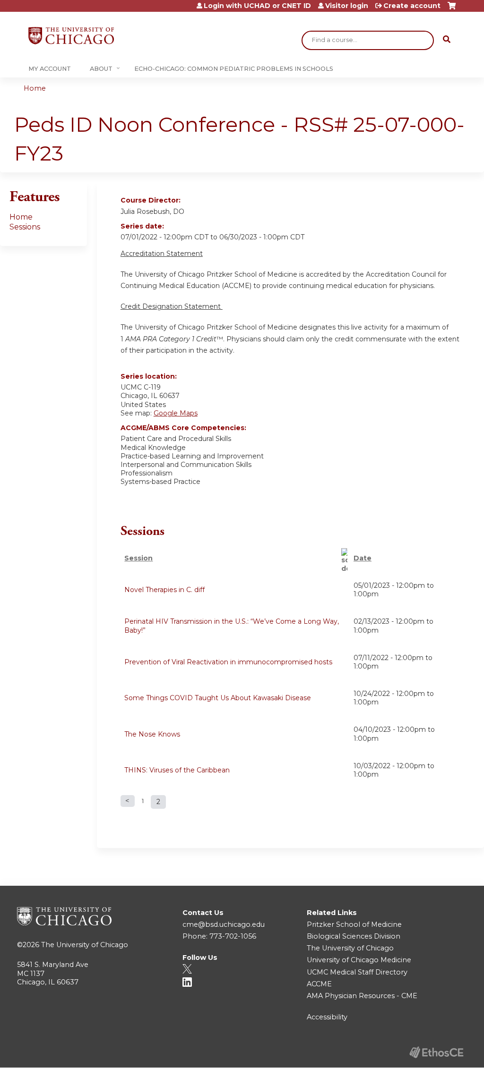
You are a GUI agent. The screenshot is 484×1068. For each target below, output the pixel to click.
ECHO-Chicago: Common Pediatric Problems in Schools (233, 68)
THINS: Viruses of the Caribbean (177, 770)
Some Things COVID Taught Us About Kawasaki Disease (217, 698)
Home (35, 88)
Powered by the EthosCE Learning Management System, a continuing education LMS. (436, 1052)
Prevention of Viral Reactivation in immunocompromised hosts (228, 662)
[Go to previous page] (128, 801)
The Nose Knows (152, 734)
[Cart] (452, 9)
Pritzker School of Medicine (354, 924)
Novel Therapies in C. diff (164, 589)
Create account (412, 5)
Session (138, 558)
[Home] (71, 35)
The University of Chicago (84, 945)
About (101, 68)
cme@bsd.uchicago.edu (223, 924)
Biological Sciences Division (353, 936)
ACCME (319, 984)
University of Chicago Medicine (359, 960)
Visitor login (346, 5)
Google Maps (176, 413)
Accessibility (327, 1017)
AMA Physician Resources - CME (362, 996)
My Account (49, 68)
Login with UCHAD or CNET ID (257, 5)
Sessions (24, 226)
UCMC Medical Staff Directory (357, 972)
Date (363, 558)
